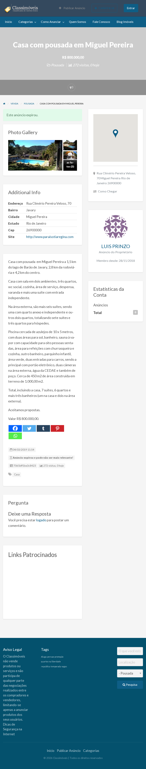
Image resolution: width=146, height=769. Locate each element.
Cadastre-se (106, 8)
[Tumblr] (43, 428)
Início (8, 21)
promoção (59, 656)
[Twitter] (29, 428)
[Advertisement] (42, 587)
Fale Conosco (101, 21)
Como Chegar (107, 191)
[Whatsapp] (15, 436)
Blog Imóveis (125, 21)
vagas (64, 666)
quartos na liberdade (51, 661)
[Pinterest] (57, 428)
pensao (50, 656)
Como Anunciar (51, 21)
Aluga (44, 656)
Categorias (25, 21)
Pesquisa (131, 684)
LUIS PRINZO (115, 246)
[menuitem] (72, 8)
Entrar (131, 8)
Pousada (57, 65)
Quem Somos (77, 21)
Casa (17, 474)
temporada (56, 666)
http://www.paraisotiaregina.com (50, 237)
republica (45, 666)
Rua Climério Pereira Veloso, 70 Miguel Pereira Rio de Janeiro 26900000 (116, 178)
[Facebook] (15, 428)
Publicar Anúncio (74, 8)
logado (41, 520)
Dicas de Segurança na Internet (12, 729)
